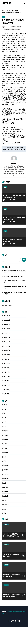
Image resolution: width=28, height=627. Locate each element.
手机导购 (5, 444)
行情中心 (5, 504)
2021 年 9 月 (7, 376)
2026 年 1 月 (7, 346)
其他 (4, 422)
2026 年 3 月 (7, 337)
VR (4, 413)
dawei (15, 163)
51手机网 (20, 611)
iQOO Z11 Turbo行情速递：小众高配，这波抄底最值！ (15, 293)
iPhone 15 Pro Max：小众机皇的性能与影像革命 (14, 218)
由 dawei (6, 26)
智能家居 (5, 470)
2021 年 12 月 (7, 363)
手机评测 (5, 452)
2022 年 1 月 (7, 359)
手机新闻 (5, 448)
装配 (19, 29)
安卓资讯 (5, 439)
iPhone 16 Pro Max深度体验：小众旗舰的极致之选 (14, 196)
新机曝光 (5, 465)
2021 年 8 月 (7, 381)
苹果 (3, 17)
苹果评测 (5, 491)
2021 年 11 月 (7, 367)
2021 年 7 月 (7, 385)
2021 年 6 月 (7, 389)
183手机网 (6, 2)
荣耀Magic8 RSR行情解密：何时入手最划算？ (14, 281)
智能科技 (5, 474)
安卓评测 (5, 435)
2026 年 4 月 (7, 333)
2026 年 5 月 (7, 328)
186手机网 (15, 611)
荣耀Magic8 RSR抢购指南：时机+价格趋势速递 (15, 287)
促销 (7, 29)
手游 (4, 457)
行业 (4, 500)
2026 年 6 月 (7, 324)
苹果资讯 (5, 496)
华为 (4, 426)
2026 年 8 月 (7, 315)
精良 (13, 29)
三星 (4, 417)
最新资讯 (5, 478)
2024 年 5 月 (7, 354)
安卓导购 (5, 431)
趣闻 (4, 509)
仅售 (4, 29)
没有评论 (19, 26)
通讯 (4, 513)
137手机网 (10, 611)
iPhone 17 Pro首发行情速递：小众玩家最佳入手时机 (15, 271)
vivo (4, 409)
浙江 (10, 29)
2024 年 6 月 (7, 350)
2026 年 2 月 (7, 341)
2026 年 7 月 (7, 320)
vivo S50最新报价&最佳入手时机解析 (13, 276)
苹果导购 (5, 487)
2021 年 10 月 (7, 372)
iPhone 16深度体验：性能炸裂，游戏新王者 (13, 240)
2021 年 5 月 (7, 394)
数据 (4, 461)
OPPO (5, 404)
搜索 (5, 255)
